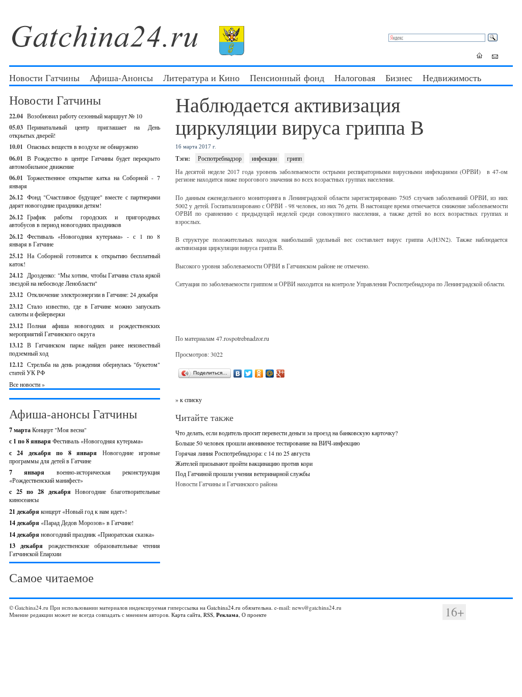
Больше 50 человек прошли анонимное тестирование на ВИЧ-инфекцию (267, 443)
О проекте (254, 614)
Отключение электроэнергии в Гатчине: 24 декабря (92, 294)
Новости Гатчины (44, 77)
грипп (294, 158)
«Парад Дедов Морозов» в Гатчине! (71, 522)
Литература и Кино (201, 77)
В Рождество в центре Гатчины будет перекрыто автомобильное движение (84, 162)
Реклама (227, 615)
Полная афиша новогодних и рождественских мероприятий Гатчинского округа (84, 329)
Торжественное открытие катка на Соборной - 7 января (84, 181)
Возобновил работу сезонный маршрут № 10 (84, 116)
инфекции (264, 158)
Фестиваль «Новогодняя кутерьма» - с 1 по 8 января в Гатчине (84, 240)
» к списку (188, 399)
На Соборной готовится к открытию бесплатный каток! (84, 260)
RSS (208, 614)
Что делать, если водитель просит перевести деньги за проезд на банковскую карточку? (286, 433)
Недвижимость (452, 77)
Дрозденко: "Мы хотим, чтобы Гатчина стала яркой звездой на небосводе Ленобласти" (84, 279)
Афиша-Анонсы (121, 77)
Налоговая (354, 77)
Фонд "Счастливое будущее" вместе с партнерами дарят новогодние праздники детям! (84, 201)
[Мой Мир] (270, 373)
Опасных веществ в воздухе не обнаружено (82, 146)
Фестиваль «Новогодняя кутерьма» (76, 441)
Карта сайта (185, 614)
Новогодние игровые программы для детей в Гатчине (84, 457)
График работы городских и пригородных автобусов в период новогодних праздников (84, 221)
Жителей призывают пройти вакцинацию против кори (243, 463)
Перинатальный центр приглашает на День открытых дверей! (84, 131)
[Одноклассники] (259, 373)
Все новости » (27, 384)
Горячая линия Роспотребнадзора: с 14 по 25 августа (242, 453)
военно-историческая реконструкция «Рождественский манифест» (84, 476)
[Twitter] (248, 373)
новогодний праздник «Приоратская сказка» (81, 534)
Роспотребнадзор (220, 158)
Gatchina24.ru (224, 607)
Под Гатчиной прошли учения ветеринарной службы (242, 473)
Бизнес (398, 77)
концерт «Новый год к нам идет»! (68, 511)
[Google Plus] (280, 373)
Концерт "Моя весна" (48, 430)
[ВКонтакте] (237, 373)
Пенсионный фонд (287, 77)
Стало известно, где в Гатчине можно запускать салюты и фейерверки (84, 310)
